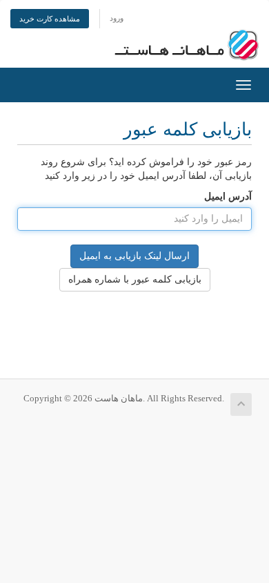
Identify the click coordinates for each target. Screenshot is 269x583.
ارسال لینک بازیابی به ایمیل (134, 256)
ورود (116, 18)
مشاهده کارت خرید (49, 19)
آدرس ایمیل (228, 196)
